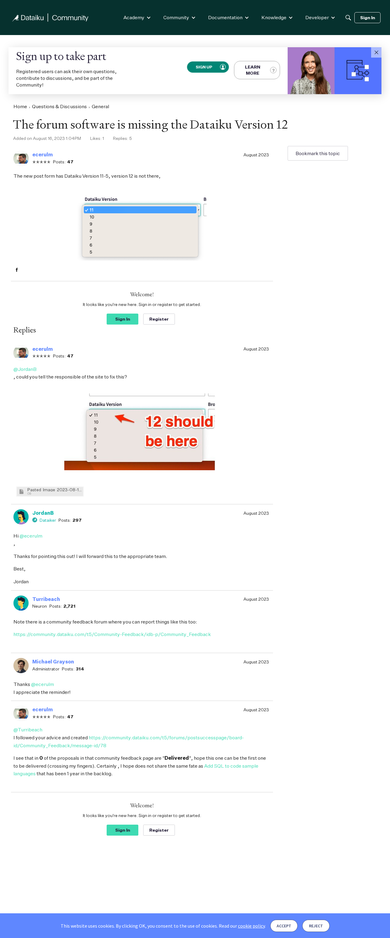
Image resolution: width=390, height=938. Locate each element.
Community (176, 17)
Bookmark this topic (318, 153)
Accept (284, 926)
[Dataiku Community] (50, 17)
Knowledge (273, 17)
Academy (133, 17)
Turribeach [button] (46, 599)
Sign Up (204, 66)
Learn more (252, 70)
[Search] (348, 17)
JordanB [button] (43, 513)
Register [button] (159, 319)
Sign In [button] (122, 319)
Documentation (225, 17)
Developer (317, 17)
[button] (376, 52)
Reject (316, 926)
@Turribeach (27, 730)
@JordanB (25, 369)
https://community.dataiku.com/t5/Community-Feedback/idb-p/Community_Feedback (112, 634)
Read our (242, 926)
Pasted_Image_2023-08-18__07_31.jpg (54, 490)
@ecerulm (31, 536)
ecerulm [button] (42, 154)
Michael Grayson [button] (53, 662)
